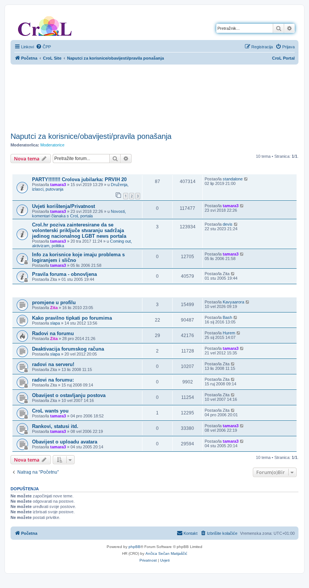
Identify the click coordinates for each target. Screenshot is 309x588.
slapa (55, 323)
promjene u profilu (54, 302)
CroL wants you (50, 411)
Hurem (229, 333)
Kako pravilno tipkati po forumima (72, 318)
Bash (227, 317)
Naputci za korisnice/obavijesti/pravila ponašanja (91, 136)
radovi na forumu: (53, 380)
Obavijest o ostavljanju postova (69, 395)
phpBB (134, 547)
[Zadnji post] (246, 179)
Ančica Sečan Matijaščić (166, 553)
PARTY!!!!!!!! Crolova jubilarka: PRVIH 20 (79, 179)
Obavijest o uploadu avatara (64, 442)
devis (228, 224)
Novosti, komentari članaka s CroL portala (79, 213)
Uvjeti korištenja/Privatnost (63, 206)
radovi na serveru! (53, 364)
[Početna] (44, 24)
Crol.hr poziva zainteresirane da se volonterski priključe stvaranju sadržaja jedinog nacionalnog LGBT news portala (79, 230)
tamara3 (58, 184)
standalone (233, 179)
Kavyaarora (233, 302)
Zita (54, 307)
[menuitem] (43, 46)
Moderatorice (52, 145)
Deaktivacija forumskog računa (68, 349)
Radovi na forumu (53, 333)
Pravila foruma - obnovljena (64, 274)
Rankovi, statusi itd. (55, 426)
